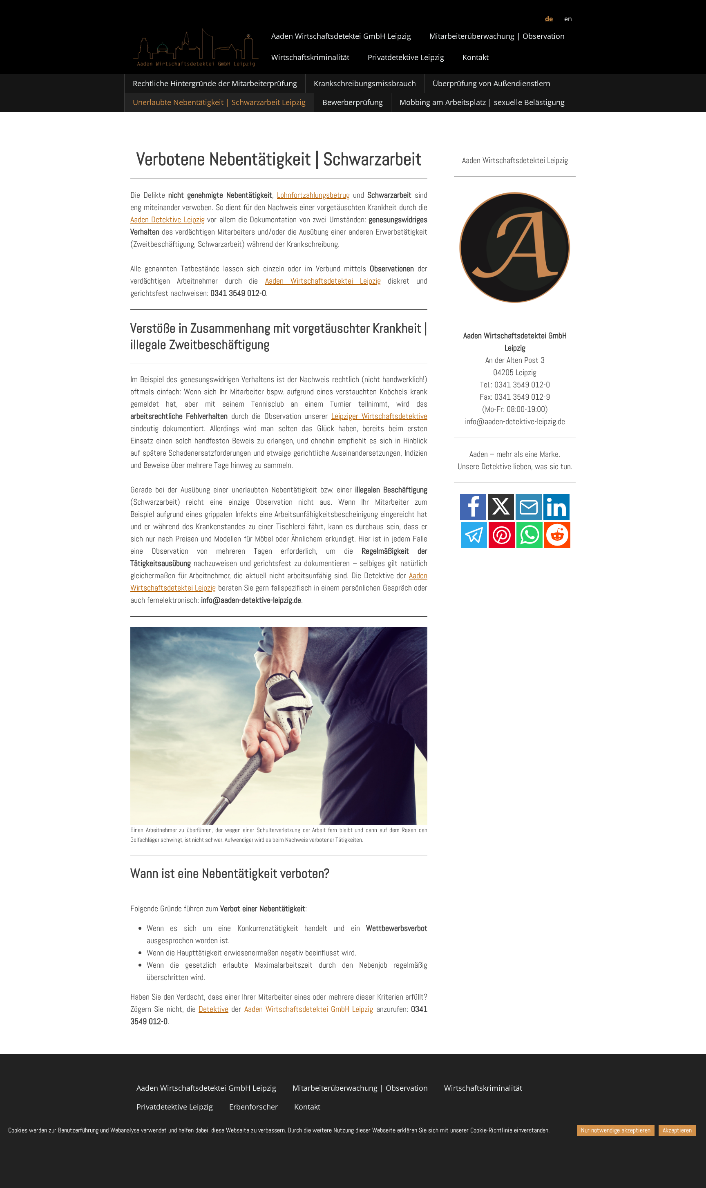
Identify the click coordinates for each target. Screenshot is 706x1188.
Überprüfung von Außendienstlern (491, 83)
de (549, 18)
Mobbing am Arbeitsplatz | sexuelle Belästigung (482, 102)
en (568, 18)
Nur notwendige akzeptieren (615, 1130)
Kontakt (475, 57)
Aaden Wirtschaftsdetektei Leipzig (323, 280)
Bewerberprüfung (352, 102)
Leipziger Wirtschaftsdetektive (379, 416)
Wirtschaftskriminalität (310, 57)
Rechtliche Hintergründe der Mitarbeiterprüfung (215, 83)
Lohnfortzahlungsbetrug (313, 195)
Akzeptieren (677, 1130)
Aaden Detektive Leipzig (167, 219)
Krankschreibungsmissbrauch (365, 83)
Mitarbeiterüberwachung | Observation (497, 36)
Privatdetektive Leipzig (406, 57)
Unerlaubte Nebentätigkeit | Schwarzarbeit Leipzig (219, 102)
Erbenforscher (253, 1107)
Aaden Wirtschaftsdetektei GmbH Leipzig (341, 36)
